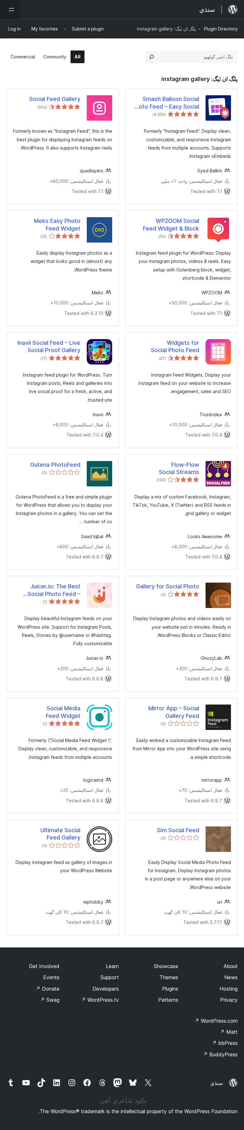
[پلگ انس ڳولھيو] (151, 56)
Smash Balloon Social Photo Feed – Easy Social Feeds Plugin (165, 103)
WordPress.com (216, 1021)
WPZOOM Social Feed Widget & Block (171, 224)
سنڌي (216, 1083)
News (231, 977)
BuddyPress (220, 1054)
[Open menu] (10, 9)
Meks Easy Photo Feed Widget (57, 224)
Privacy (229, 1000)
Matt (229, 1032)
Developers (105, 989)
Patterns (168, 1000)
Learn (112, 966)
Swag (49, 1000)
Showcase (166, 966)
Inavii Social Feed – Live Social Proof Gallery (48, 346)
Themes (168, 977)
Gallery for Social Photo (167, 586)
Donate (47, 989)
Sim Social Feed (178, 830)
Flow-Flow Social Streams (179, 468)
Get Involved (44, 966)
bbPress (225, 1043)
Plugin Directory (221, 28)
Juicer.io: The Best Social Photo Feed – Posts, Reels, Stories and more (52, 590)
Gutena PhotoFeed (55, 464)
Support (109, 977)
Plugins (170, 989)
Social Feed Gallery (54, 99)
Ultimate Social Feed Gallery (60, 834)
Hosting (229, 989)
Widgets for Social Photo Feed (175, 346)
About (231, 966)
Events (51, 977)
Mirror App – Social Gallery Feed (173, 712)
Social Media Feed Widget (63, 712)
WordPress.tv (100, 1000)
